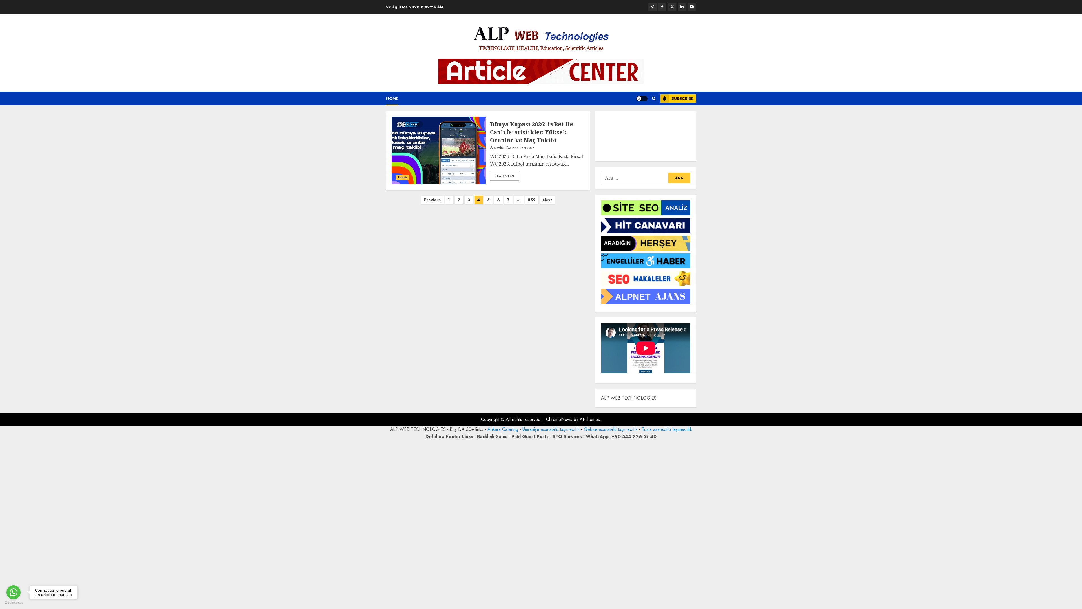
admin (499, 148)
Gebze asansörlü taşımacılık (611, 429)
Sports (403, 177)
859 (532, 200)
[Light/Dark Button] (642, 99)
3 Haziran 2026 (521, 148)
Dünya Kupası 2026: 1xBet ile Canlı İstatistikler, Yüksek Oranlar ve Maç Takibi (531, 132)
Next (547, 200)
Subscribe (682, 98)
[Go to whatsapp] (13, 592)
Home (392, 98)
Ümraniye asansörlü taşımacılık (551, 429)
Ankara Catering (502, 429)
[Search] (653, 98)
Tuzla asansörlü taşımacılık (667, 429)
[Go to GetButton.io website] (14, 603)
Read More (505, 176)
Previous (432, 200)
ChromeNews (559, 419)
